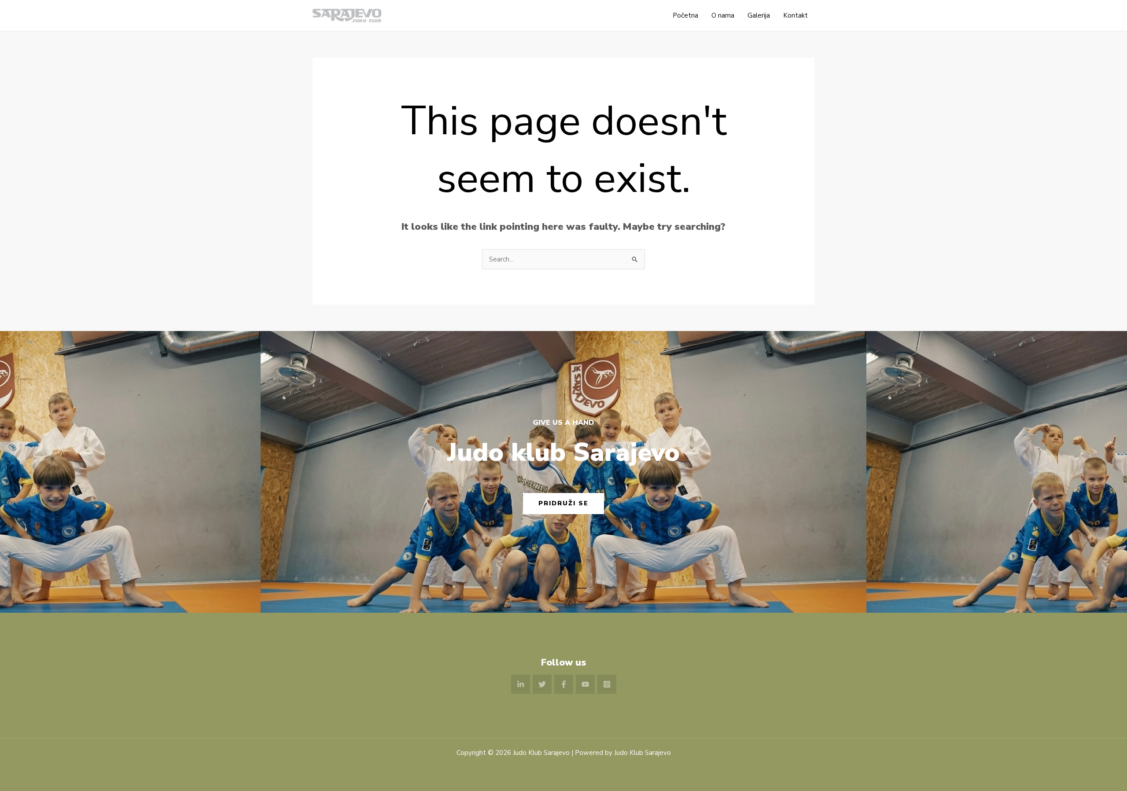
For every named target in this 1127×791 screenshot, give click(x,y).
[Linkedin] (520, 684)
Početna (685, 15)
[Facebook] (563, 684)
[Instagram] (606, 684)
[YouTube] (585, 684)
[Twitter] (542, 684)
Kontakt (795, 15)
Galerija (759, 15)
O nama (722, 15)
